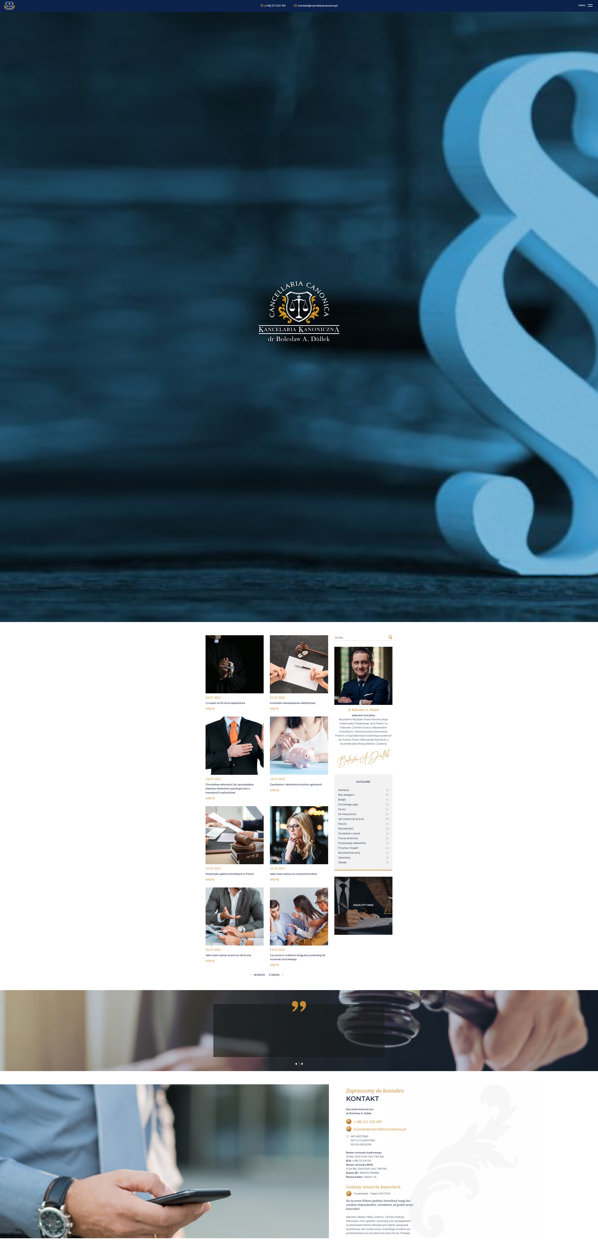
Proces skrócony (348, 838)
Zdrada (342, 862)
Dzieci (342, 809)
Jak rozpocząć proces (351, 819)
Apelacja (343, 790)
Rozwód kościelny (349, 853)
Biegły (342, 800)
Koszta (342, 824)
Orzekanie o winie (349, 833)
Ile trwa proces (347, 814)
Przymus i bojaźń (348, 848)
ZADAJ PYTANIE (363, 905)
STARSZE (274, 975)
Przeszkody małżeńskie (352, 843)
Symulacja (344, 858)
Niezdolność (345, 829)
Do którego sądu (348, 804)
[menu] (590, 5)
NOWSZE (259, 975)
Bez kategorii (346, 795)
